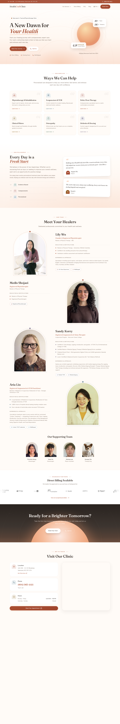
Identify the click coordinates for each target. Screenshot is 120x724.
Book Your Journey (17, 49)
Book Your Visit (53, 531)
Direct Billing (77, 6)
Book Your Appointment (33, 608)
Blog (90, 6)
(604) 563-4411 (108, 1)
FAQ (84, 6)
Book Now (105, 6)
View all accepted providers (59, 498)
